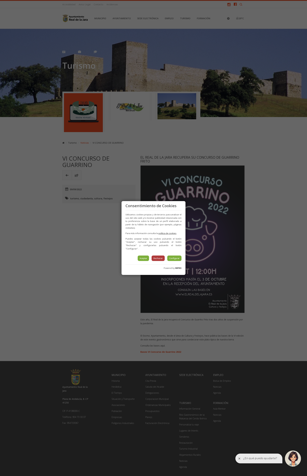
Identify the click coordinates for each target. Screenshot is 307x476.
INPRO (178, 268)
